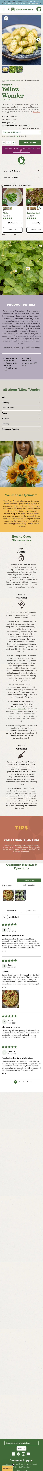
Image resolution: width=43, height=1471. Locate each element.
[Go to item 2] (20, 895)
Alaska (5, 213)
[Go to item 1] (8, 895)
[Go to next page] (31, 1081)
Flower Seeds (5, 80)
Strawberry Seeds (15, 80)
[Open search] (4, 917)
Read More (36, 112)
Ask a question (29, 885)
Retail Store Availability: (9, 136)
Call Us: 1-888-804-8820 (21, 1467)
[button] (38, 9)
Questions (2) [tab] (31, 910)
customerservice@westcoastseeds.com (21, 1464)
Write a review (29, 880)
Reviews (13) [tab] (11, 910)
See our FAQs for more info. (21, 152)
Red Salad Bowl (33, 213)
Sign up (21, 1448)
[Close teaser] (13, 1465)
